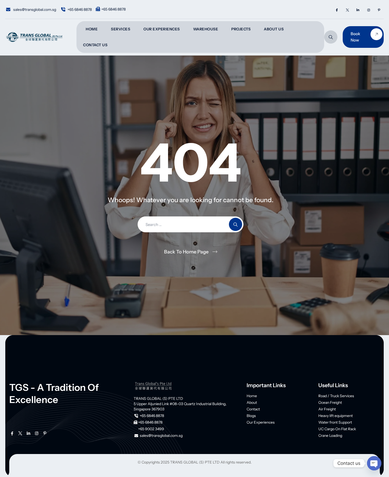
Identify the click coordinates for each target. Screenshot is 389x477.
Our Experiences (161, 29)
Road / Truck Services (336, 395)
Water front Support (335, 422)
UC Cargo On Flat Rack (337, 429)
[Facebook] (336, 10)
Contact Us (95, 45)
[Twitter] (347, 10)
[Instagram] (368, 10)
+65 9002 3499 (151, 429)
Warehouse (205, 29)
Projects (241, 29)
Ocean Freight (330, 402)
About (252, 402)
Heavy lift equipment (335, 415)
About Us (274, 29)
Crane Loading (330, 435)
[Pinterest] (379, 10)
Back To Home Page (186, 252)
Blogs (251, 415)
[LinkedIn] (358, 10)
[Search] (330, 37)
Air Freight (327, 409)
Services (120, 29)
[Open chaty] (374, 463)
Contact (253, 409)
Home (92, 29)
